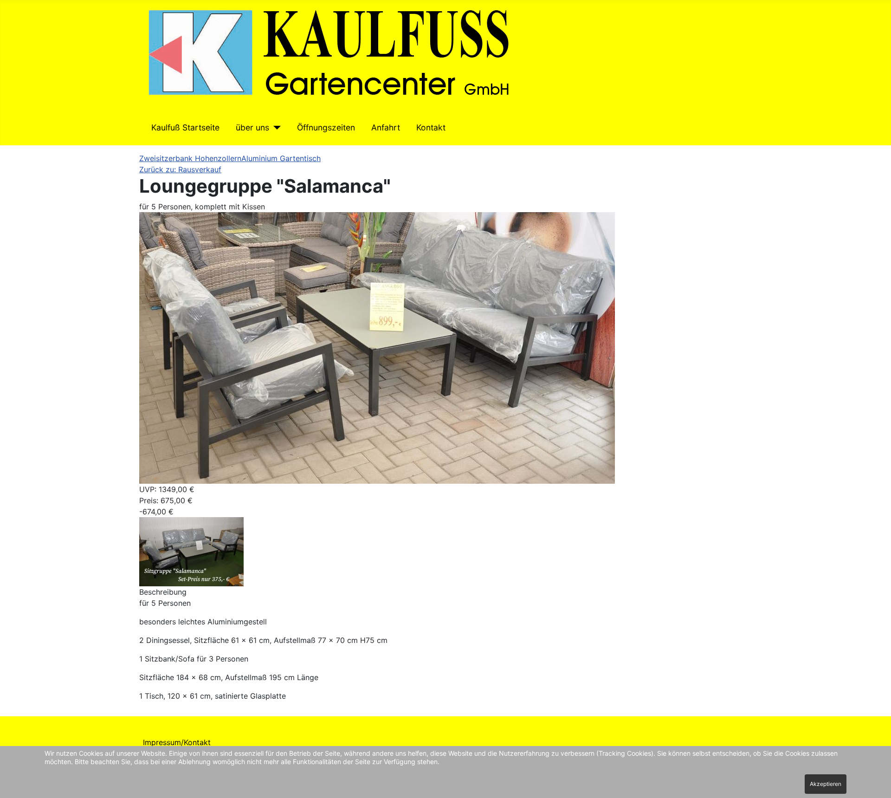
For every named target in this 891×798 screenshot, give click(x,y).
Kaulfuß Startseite (185, 127)
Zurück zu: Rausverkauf (180, 169)
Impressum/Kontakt (177, 742)
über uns (252, 127)
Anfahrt (385, 127)
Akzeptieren (825, 783)
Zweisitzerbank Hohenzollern (190, 158)
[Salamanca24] (191, 551)
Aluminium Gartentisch (281, 158)
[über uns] (275, 128)
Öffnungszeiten (326, 127)
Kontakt (431, 127)
